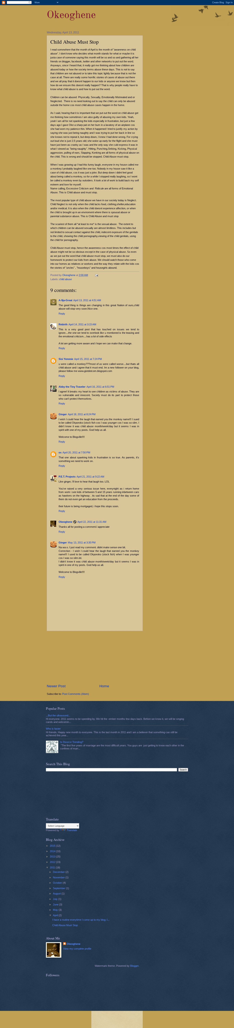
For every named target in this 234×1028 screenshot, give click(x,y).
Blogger (134, 965)
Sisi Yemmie (66, 359)
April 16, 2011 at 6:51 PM (100, 386)
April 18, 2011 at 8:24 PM (82, 414)
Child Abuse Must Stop (65, 925)
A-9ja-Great (65, 300)
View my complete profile (77, 948)
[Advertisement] (94, 657)
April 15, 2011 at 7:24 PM (88, 359)
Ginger (63, 414)
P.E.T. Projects (67, 476)
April (56, 915)
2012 (53, 862)
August (57, 893)
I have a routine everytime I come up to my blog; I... (80, 919)
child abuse (65, 279)
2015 (53, 845)
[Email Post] (96, 275)
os (60, 452)
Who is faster (53, 728)
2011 (53, 867)
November (59, 877)
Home (104, 686)
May (56, 909)
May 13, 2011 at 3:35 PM (82, 542)
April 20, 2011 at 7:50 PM (76, 452)
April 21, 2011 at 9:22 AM (90, 476)
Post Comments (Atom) (75, 694)
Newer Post (56, 686)
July (55, 899)
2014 (53, 851)
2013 (53, 856)
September (59, 888)
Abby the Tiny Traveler (72, 386)
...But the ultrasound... (58, 715)
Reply (62, 313)
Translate (72, 830)
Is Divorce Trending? (71, 742)
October (58, 882)
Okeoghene (71, 15)
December (59, 872)
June (56, 904)
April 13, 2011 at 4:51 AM (87, 300)
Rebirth (63, 324)
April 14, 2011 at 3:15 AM (82, 324)
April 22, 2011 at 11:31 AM (91, 522)
